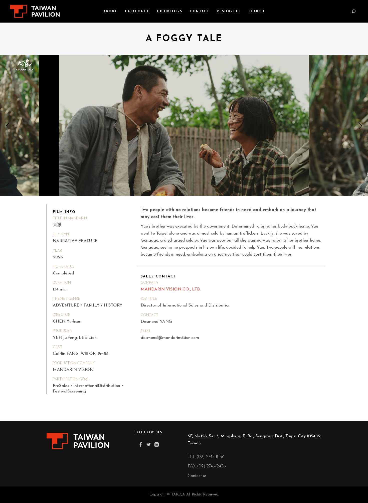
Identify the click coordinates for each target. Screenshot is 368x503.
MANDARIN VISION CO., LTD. (171, 289)
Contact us (197, 476)
